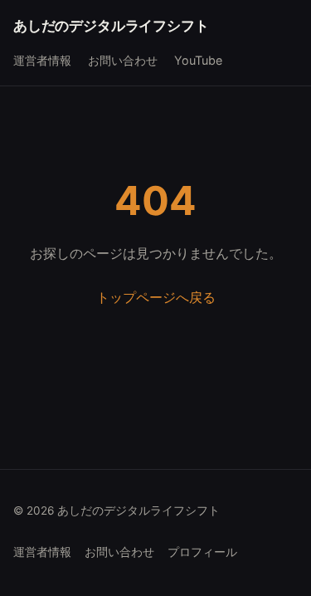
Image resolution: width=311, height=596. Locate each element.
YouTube (198, 60)
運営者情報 (42, 60)
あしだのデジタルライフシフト (111, 25)
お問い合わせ (123, 60)
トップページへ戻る (156, 297)
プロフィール (202, 552)
